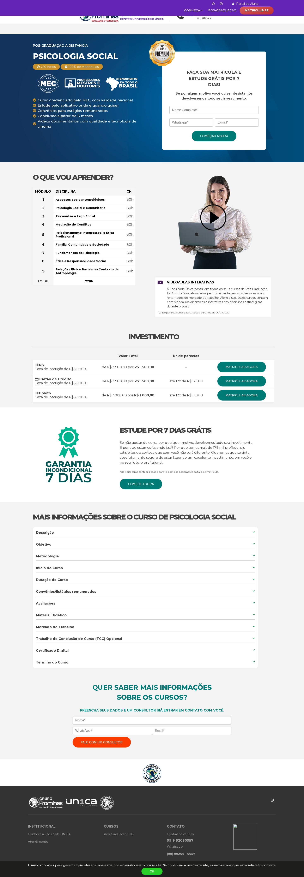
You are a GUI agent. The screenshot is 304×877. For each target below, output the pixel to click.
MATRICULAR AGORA (242, 367)
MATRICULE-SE (256, 10)
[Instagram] (272, 800)
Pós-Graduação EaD (119, 834)
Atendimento (38, 841)
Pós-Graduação (222, 10)
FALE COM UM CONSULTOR (102, 742)
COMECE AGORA (141, 484)
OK (152, 871)
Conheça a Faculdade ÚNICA (49, 834)
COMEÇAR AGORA (214, 136)
